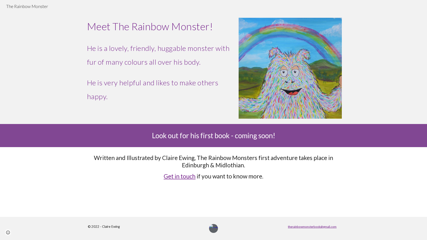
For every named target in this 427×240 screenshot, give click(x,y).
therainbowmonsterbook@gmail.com (312, 226)
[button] (8, 232)
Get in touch (179, 176)
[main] (158, 61)
